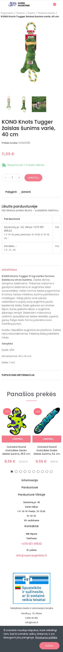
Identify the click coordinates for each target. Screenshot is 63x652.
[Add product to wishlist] (21, 420)
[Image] (19, 4)
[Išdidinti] (7, 88)
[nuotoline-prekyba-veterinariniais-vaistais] (31, 588)
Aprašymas (9, 270)
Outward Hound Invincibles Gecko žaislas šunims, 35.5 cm (16, 450)
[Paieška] (47, 4)
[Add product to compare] (21, 413)
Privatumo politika (46, 637)
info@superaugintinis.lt (31, 555)
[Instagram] (34, 563)
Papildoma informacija (18, 375)
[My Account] (59, 4)
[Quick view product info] (21, 427)
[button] (5, 58)
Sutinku (50, 645)
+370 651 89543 (31, 543)
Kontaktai (31, 526)
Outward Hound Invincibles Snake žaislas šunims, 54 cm (47, 450)
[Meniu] (3, 4)
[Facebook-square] (28, 563)
